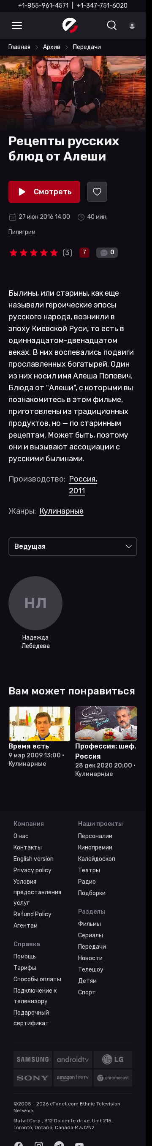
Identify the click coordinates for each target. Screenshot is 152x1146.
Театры (89, 870)
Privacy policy (33, 870)
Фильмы (89, 924)
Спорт (87, 992)
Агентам (26, 925)
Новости (90, 958)
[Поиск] (111, 25)
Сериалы (90, 935)
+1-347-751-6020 (102, 5)
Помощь (25, 956)
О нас (21, 836)
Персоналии (95, 836)
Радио (87, 881)
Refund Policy (33, 914)
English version (34, 859)
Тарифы (25, 968)
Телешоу (90, 969)
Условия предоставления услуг (37, 892)
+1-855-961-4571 (43, 5)
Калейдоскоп (96, 859)
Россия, (83, 479)
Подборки (92, 893)
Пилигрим (21, 232)
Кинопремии (95, 847)
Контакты (28, 847)
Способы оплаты (37, 979)
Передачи (92, 946)
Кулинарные (61, 511)
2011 (77, 490)
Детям (87, 981)
